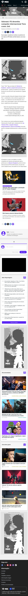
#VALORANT (6, 110)
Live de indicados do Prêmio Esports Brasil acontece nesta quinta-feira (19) (13, 310)
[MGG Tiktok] (16, 565)
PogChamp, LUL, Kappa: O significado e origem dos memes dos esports (14, 436)
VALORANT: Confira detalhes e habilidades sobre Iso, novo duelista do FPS (15, 306)
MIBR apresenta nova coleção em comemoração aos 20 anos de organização (15, 285)
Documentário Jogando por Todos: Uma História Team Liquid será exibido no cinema (14, 282)
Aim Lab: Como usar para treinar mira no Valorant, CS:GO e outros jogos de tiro (12, 506)
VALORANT (20, 17)
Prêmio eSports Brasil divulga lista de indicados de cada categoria (14, 302)
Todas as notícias (14, 322)
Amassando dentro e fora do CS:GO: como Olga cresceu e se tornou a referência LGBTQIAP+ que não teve (14, 393)
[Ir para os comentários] (13, 32)
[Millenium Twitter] (5, 565)
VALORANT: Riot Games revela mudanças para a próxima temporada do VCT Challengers (15, 298)
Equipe (3, 573)
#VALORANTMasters (15, 110)
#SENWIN (22, 110)
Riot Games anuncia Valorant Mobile (13, 213)
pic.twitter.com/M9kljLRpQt (14, 113)
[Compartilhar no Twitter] (8, 32)
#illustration (7, 108)
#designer (12, 108)
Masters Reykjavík (13, 163)
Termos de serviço (6, 580)
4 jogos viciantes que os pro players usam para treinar (13, 464)
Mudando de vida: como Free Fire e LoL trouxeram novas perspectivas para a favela (13, 415)
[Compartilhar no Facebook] (5, 32)
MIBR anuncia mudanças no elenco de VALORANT (13, 314)
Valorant (19, 86)
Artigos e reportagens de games (10, 17)
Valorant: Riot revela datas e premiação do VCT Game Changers (13, 188)
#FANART (18, 112)
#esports (22, 108)
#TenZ (14, 112)
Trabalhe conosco (6, 575)
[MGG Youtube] (8, 565)
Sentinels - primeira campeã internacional (11, 87)
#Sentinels (9, 112)
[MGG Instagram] (10, 565)
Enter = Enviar (15, 252)
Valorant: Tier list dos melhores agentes (11, 485)
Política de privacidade (7, 584)
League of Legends (22, 417)
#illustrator (17, 108)
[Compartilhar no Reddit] (10, 32)
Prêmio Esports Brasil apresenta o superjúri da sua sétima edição (14, 318)
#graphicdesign (20, 106)
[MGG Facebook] (2, 565)
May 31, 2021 (21, 115)
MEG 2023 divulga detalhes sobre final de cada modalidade (14, 294)
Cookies (3, 582)
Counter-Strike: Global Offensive (19, 466)
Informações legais (6, 578)
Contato (3, 571)
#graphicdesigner (13, 106)
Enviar (23, 252)
